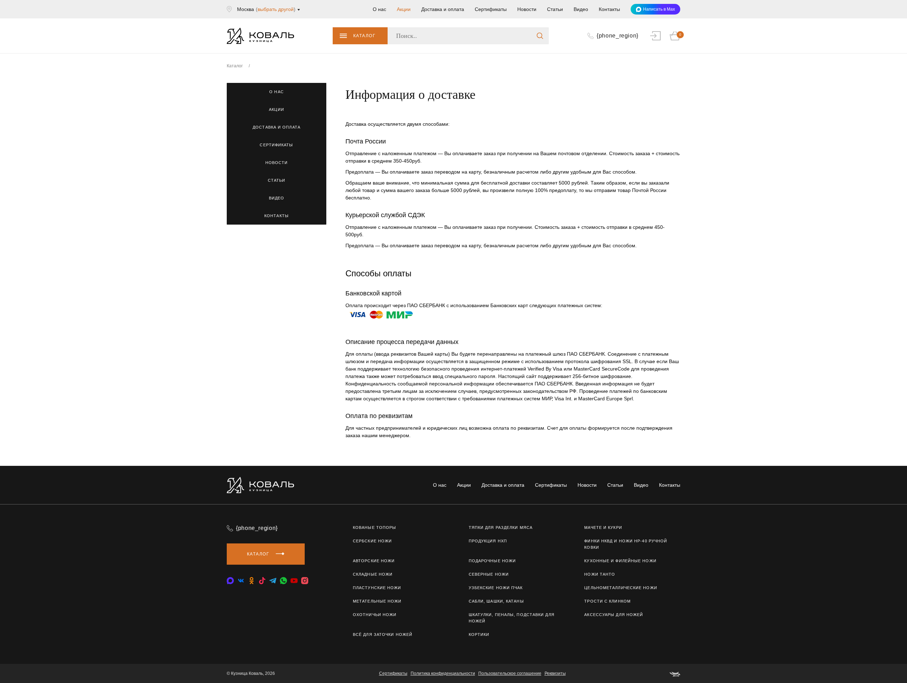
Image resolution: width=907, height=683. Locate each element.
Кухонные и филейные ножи (620, 561)
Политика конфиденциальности (443, 673)
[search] (540, 36)
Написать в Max (659, 9)
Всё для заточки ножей (382, 634)
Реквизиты (555, 673)
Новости (526, 9)
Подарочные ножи (492, 561)
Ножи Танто (599, 574)
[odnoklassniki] (251, 580)
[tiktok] (262, 580)
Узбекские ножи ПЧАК (496, 588)
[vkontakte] (230, 580)
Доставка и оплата (442, 9)
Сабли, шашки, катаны (496, 601)
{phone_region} (257, 528)
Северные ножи (489, 574)
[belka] (675, 673)
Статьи (555, 9)
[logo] (260, 36)
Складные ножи (373, 574)
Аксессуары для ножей (613, 615)
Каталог (364, 35)
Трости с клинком (607, 601)
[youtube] (294, 580)
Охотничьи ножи (374, 615)
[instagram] (304, 580)
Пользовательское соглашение (509, 673)
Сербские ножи (372, 541)
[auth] (655, 35)
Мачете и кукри (603, 527)
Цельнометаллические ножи (620, 588)
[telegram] (272, 580)
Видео (581, 9)
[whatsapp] (283, 580)
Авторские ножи (374, 561)
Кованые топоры (374, 527)
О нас (379, 9)
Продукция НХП (488, 541)
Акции (404, 9)
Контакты (609, 9)
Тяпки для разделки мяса (501, 527)
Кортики (479, 634)
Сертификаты (491, 9)
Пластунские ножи (377, 588)
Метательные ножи (377, 601)
